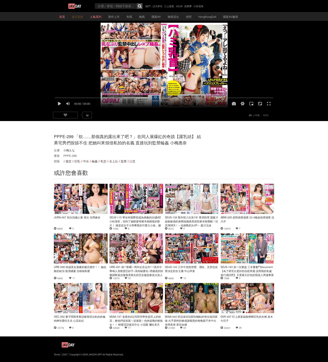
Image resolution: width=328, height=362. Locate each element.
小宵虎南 (198, 6)
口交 (132, 161)
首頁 (62, 17)
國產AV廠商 (230, 17)
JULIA (179, 6)
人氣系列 (95, 17)
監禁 (124, 161)
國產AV (156, 17)
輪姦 (95, 161)
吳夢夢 (188, 6)
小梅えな (69, 150)
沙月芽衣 (157, 6)
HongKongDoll (207, 17)
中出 (86, 161)
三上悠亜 (169, 6)
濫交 (68, 161)
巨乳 (77, 161)
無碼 (142, 17)
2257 (65, 354)
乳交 (103, 161)
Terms (57, 354)
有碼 (129, 17)
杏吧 (189, 17)
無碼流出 (173, 17)
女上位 (113, 161)
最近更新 (77, 17)
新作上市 (114, 17)
